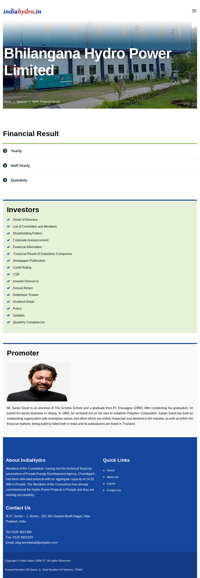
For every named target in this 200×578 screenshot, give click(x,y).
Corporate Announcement (30, 240)
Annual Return (23, 288)
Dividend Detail (23, 301)
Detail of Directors (25, 219)
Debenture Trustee (26, 295)
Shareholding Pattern (27, 233)
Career (111, 483)
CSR (16, 274)
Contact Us (114, 490)
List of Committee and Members (35, 226)
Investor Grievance (26, 281)
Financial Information (27, 247)
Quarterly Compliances (29, 322)
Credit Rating (22, 267)
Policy (17, 308)
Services (22, 101)
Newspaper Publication (29, 260)
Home (7, 101)
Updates (19, 315)
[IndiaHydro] (22, 11)
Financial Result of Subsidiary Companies (42, 253)
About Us (113, 477)
